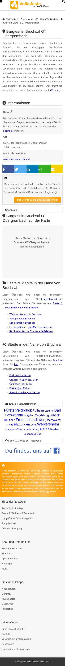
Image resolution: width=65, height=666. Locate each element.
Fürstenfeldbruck (18, 410)
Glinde (9, 424)
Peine (45, 429)
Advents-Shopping (12, 528)
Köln (19, 429)
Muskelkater (8, 598)
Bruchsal (58, 360)
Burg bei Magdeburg (36, 415)
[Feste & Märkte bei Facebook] (32, 456)
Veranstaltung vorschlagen (16, 638)
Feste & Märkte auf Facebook (18, 513)
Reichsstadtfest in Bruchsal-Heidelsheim (31, 331)
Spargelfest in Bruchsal (22, 318)
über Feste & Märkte (13, 629)
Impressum (8, 643)
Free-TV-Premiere (12, 548)
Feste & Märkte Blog (13, 508)
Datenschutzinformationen (16, 649)
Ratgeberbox (9, 523)
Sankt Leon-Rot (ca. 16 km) (24, 392)
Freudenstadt (27, 419)
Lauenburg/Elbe (32, 433)
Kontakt (6, 634)
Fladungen (22, 424)
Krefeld (55, 429)
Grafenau (10, 429)
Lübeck (55, 415)
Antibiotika (7, 608)
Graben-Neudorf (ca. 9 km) (24, 379)
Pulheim (38, 410)
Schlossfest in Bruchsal (22, 322)
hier (16, 364)
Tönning (35, 429)
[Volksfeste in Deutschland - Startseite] (34, 5)
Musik (5, 568)
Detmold (27, 429)
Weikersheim (48, 424)
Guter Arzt (7, 603)
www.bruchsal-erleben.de (17, 159)
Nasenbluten (9, 588)
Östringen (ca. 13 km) (21, 383)
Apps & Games (10, 558)
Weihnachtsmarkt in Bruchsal (25, 314)
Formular (8, 130)
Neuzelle (9, 420)
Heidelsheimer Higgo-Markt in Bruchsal (30, 327)
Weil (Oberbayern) (49, 420)
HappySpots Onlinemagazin (17, 518)
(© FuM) (54, 90)
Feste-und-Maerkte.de (49, 299)
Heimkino (7, 563)
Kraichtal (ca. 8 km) (20, 375)
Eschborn (49, 411)
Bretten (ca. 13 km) (20, 388)
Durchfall (6, 593)
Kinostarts (7, 553)
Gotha (33, 425)
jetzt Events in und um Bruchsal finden (37, 199)
